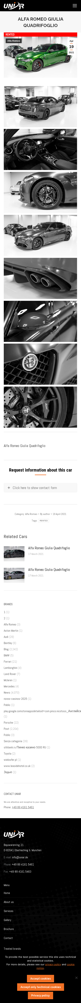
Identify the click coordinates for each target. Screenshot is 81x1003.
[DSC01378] (40, 364)
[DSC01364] (40, 106)
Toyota (7, 753)
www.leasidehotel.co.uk (17, 766)
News (7, 693)
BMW (6, 655)
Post (6, 729)
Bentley (8, 643)
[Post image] (14, 553)
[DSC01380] (40, 407)
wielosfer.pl (10, 760)
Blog (6, 649)
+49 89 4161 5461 (23, 807)
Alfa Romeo (13, 41)
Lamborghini (10, 668)
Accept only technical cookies (41, 987)
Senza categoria (13, 741)
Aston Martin (11, 631)
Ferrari (7, 662)
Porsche (8, 723)
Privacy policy (40, 995)
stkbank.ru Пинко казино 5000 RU (25, 747)
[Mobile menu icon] (74, 5)
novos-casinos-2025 (15, 699)
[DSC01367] (40, 192)
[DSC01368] (40, 235)
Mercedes (9, 686)
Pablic (7, 705)
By (45, 514)
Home (7, 893)
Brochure (9, 929)
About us (9, 902)
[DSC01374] (40, 278)
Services (8, 911)
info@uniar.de (20, 857)
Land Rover (10, 674)
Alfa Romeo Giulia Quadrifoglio (49, 548)
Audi (6, 637)
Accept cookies (40, 978)
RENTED (44, 521)
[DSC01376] (40, 321)
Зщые (8, 772)
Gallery (7, 920)
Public (7, 735)
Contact (8, 938)
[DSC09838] (40, 149)
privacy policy (53, 964)
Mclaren (8, 680)
